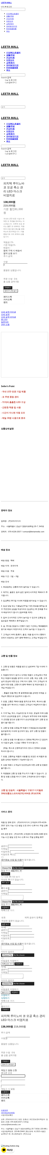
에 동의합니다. (18, 860)
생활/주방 (10, 16)
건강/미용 (10, 18)
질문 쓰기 (5, 924)
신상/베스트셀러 (12, 13)
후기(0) (4, 319)
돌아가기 (5, 992)
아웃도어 (9, 21)
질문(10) (4, 322)
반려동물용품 (11, 29)
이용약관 (4, 1110)
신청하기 (5, 1092)
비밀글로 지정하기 (9, 961)
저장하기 (5, 874)
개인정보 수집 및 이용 (11, 860)
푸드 (8, 31)
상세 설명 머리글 (8, 312)
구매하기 (5, 1009)
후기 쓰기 (5, 883)
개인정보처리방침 (8, 1113)
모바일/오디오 (11, 26)
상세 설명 (5, 314)
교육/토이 (10, 23)
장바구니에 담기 (8, 1064)
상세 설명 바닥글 (8, 317)
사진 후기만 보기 (12, 877)
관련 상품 (5, 324)
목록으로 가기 (7, 964)
